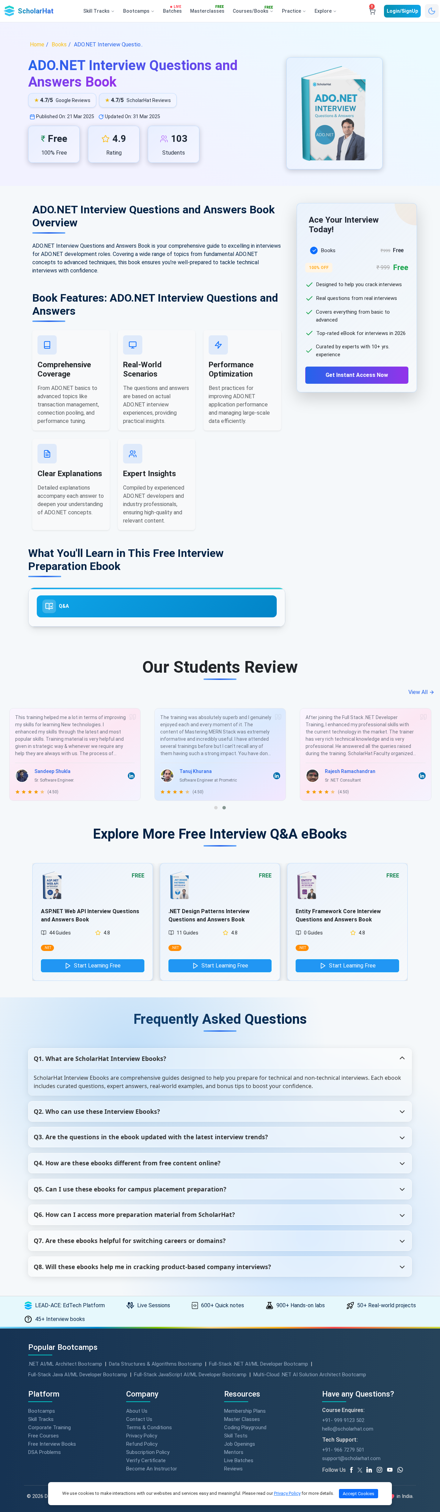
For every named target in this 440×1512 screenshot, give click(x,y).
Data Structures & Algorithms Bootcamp (155, 1364)
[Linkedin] (371, 1470)
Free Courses (43, 1436)
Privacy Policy (141, 1436)
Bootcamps (41, 1411)
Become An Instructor (151, 1469)
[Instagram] (382, 1470)
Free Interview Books (52, 1444)
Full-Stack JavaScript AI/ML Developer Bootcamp (190, 1374)
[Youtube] (392, 1470)
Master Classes (242, 1419)
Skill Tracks (41, 1419)
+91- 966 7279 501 (343, 1450)
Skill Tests (236, 1436)
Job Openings (239, 1444)
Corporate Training (49, 1427)
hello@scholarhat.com (347, 1429)
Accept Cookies (358, 1493)
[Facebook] (353, 1470)
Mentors (233, 1452)
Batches (172, 9)
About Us (136, 1411)
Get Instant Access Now (357, 375)
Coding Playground (245, 1427)
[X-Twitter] (361, 1470)
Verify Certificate (146, 1460)
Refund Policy (141, 1444)
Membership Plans (245, 1411)
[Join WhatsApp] (402, 1470)
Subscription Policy (147, 1452)
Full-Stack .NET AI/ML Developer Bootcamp (258, 1364)
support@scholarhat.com (351, 1458)
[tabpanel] (356, 311)
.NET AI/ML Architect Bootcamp (65, 1364)
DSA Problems (44, 1452)
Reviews (233, 1469)
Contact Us (139, 1419)
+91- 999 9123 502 (343, 1420)
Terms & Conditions (149, 1427)
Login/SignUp (402, 11)
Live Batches (238, 1460)
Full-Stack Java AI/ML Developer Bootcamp (77, 1374)
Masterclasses (207, 9)
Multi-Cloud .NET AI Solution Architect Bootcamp (309, 1374)
